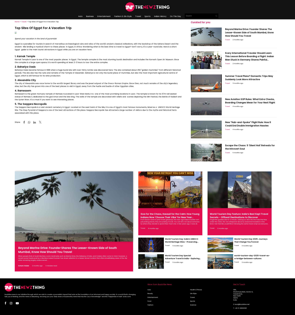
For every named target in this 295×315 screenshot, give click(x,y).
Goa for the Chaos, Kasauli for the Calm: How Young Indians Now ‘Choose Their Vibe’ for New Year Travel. (170, 217)
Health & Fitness (196, 290)
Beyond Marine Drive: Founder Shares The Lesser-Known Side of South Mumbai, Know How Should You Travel (249, 32)
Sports (147, 16)
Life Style (193, 293)
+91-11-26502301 (241, 308)
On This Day (175, 16)
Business (90, 16)
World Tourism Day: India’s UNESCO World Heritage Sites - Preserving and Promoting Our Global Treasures (182, 242)
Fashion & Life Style (123, 16)
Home (17, 22)
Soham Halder (23, 266)
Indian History (160, 16)
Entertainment (104, 16)
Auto (80, 16)
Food (149, 301)
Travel (138, 16)
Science (193, 305)
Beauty (150, 293)
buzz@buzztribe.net (242, 304)
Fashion (150, 305)
